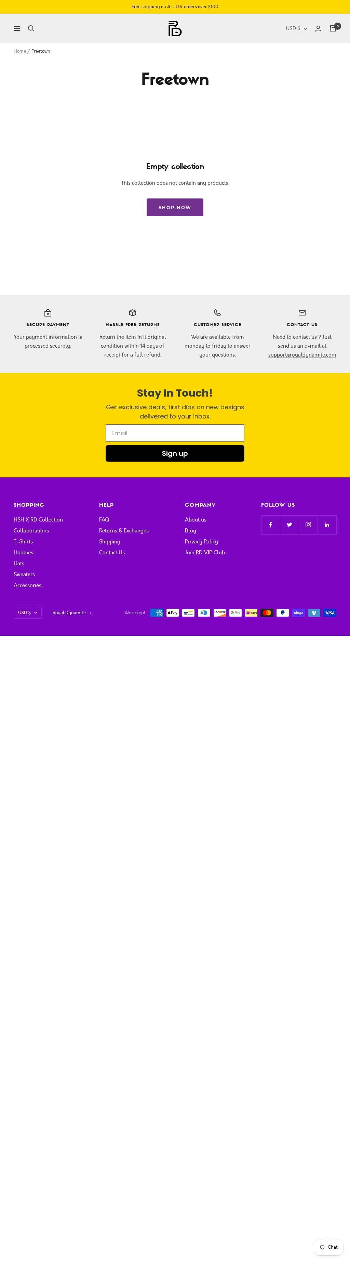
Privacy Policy (201, 541)
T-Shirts (23, 541)
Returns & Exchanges (124, 530)
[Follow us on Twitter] (289, 524)
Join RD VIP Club (205, 552)
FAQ (104, 519)
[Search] (31, 28)
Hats (19, 563)
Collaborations (31, 530)
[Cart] (332, 28)
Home (20, 51)
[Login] (318, 28)
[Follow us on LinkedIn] (327, 524)
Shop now (175, 207)
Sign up (175, 453)
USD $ (293, 28)
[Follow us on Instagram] (308, 524)
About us (195, 519)
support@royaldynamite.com (302, 354)
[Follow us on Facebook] (270, 524)
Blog (190, 530)
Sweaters (24, 574)
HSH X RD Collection (38, 519)
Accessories (27, 585)
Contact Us (112, 552)
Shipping (109, 541)
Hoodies (23, 552)
